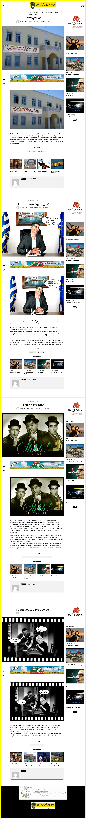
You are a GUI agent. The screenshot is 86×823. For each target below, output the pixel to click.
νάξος (42, 352)
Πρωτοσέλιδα (48, 12)
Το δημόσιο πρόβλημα (29, 765)
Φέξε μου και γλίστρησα (73, 116)
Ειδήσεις (56, 12)
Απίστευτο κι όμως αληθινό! (74, 74)
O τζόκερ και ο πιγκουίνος (43, 765)
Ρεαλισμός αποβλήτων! (56, 765)
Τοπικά (41, 12)
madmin (22, 21)
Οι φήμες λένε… (70, 95)
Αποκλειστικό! (13, 171)
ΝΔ (42, 745)
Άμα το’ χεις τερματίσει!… (30, 171)
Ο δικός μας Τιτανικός (72, 53)
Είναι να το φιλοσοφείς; (43, 171)
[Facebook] (81, 6)
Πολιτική (36, 12)
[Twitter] (83, 6)
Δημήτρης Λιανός (34, 352)
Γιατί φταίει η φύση (14, 765)
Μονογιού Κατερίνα (35, 745)
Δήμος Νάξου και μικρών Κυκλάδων (37, 151)
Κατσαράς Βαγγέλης (46, 557)
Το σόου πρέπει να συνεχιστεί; (55, 172)
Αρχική (29, 12)
